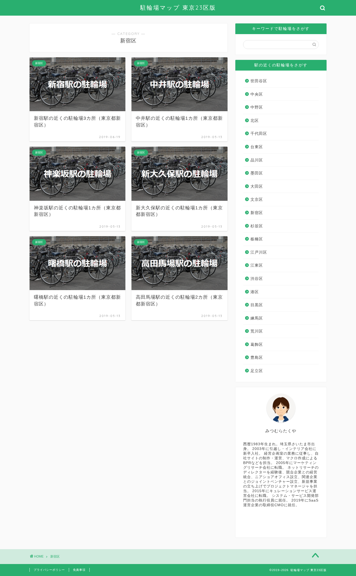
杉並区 (256, 226)
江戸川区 (258, 252)
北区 (254, 120)
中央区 (256, 94)
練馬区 (256, 318)
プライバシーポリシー (49, 569)
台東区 (256, 147)
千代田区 (258, 133)
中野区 (256, 107)
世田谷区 (258, 81)
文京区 (256, 199)
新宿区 (256, 212)
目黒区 (256, 305)
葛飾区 (256, 344)
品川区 (256, 160)
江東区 (256, 265)
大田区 (256, 186)
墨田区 (256, 173)
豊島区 (256, 357)
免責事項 (79, 569)
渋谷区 (256, 278)
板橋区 (256, 239)
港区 (254, 292)
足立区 (256, 370)
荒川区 (256, 331)
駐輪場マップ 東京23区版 (178, 7)
